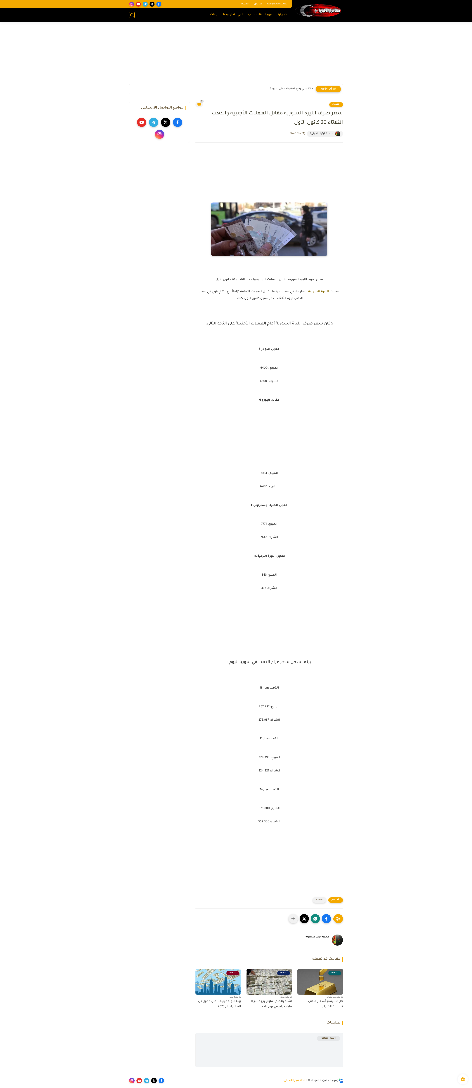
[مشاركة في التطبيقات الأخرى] (293, 918)
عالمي (241, 14)
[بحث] (132, 15)
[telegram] (145, 4)
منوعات (215, 14)
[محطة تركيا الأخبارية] (318, 10)
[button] (326, 918)
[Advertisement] (236, 55)
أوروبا (269, 14)
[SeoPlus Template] (341, 1080)
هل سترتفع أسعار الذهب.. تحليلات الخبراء (324, 1004)
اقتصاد (258, 14)
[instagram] (131, 4)
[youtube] (138, 4)
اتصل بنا (244, 4)
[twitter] (152, 4)
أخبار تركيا (281, 14)
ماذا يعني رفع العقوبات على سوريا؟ (291, 89)
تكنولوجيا (229, 14)
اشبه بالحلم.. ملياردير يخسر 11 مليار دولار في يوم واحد (271, 1004)
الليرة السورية (318, 292)
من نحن (258, 4)
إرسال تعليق (328, 1038)
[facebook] (158, 4)
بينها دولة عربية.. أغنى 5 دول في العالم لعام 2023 (219, 1004)
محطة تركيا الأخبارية (295, 1080)
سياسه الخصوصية (277, 4)
